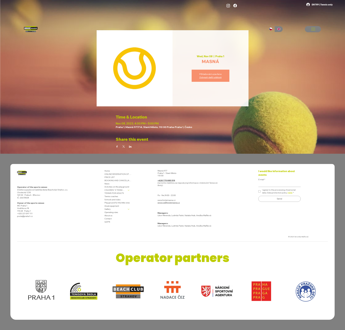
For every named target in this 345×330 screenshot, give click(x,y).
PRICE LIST (109, 177)
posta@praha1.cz (25, 216)
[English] (279, 29)
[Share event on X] (123, 146)
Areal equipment (111, 206)
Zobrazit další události (210, 77)
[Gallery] (128, 209)
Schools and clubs (112, 199)
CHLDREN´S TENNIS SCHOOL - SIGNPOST (114, 190)
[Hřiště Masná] (228, 5)
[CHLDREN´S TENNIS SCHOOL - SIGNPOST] (128, 190)
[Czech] (271, 29)
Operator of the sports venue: (32, 187)
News (106, 183)
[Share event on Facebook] (117, 146)
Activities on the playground (116, 187)
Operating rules (111, 212)
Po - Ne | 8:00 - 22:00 (167, 195)
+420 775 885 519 (166, 180)
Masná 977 (162, 171)
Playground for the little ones (117, 203)
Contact (108, 218)
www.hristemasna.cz (166, 200)
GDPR (107, 222)
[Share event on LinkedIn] (130, 146)
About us (108, 215)
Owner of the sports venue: (30, 203)
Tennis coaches (111, 196)
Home (107, 171)
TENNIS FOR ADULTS (114, 193)
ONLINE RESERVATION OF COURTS (118, 174)
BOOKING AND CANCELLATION (118, 180)
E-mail (261, 179)
